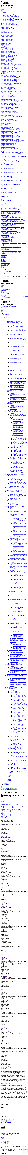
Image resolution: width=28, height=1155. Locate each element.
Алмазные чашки (14, 736)
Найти (2, 1153)
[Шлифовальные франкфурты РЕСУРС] (11, 815)
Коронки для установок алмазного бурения (19, 463)
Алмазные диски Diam (18, 724)
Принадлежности (17, 450)
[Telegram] (16, 789)
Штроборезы (13, 503)
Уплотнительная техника (16, 367)
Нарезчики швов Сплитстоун (17, 349)
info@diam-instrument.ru (8, 273)
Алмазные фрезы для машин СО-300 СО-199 (20, 544)
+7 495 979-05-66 (5, 263)
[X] (8, 789)
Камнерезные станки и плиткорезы (15, 477)
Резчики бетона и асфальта (16, 343)
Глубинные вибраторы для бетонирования (16, 407)
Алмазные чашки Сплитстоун (17, 742)
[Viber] (10, 789)
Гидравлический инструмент (17, 652)
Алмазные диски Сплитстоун (17, 713)
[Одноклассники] (3, 789)
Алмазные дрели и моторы (19, 438)
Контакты (3, 1140)
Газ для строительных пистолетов (18, 618)
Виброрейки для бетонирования (18, 337)
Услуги (2, 1138)
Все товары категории (6, 1122)
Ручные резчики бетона (16, 494)
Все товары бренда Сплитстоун (9, 1123)
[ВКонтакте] (1, 789)
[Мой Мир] (6, 789)
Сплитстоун (4, 816)
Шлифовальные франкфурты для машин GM (20, 519)
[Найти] (2, 11)
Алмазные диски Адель (19, 695)
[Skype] (14, 789)
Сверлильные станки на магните (18, 678)
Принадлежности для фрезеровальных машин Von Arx (20, 577)
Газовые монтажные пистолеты (18, 602)
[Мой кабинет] (1, 307)
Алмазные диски (14, 691)
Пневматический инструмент (17, 667)
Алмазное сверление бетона (17, 414)
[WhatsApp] (12, 789)
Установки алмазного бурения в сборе (18, 420)
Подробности (4, 836)
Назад (9, 318)
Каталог (9, 319)
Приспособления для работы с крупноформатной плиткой (17, 753)
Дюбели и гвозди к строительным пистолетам (19, 645)
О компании (10, 776)
